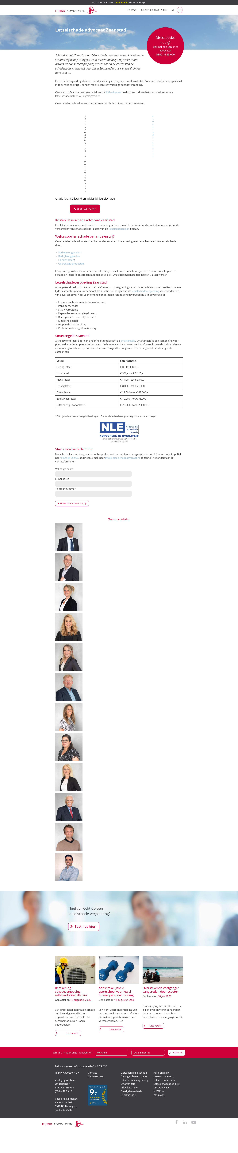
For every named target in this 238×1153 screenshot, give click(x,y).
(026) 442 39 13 (63, 1091)
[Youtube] (193, 1122)
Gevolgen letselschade (134, 1076)
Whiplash (159, 1095)
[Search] (173, 10)
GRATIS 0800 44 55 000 (154, 10)
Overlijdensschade (131, 1091)
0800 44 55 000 (69, 457)
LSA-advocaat (113, 92)
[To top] (232, 1147)
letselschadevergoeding (145, 291)
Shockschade (128, 1095)
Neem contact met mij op (73, 503)
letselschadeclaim (119, 228)
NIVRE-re (159, 1091)
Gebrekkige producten (71, 263)
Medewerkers (95, 1076)
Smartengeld (128, 1083)
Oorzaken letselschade (134, 1072)
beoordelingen (119, 2)
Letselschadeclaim (164, 1080)
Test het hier (85, 926)
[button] (85, 209)
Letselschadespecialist (166, 1083)
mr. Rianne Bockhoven (153, 136)
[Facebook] (176, 1122)
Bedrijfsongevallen (69, 256)
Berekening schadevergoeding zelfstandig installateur (71, 991)
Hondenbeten (66, 260)
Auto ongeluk (161, 1072)
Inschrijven (177, 1052)
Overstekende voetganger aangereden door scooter (161, 989)
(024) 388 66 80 (63, 1109)
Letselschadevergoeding (135, 1080)
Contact (131, 10)
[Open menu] (180, 10)
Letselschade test (164, 1076)
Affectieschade (129, 1087)
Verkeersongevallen (69, 252)
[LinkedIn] (184, 1122)
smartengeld (128, 340)
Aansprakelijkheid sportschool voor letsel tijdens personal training (116, 991)
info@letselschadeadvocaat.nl (122, 457)
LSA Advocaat (161, 1087)
